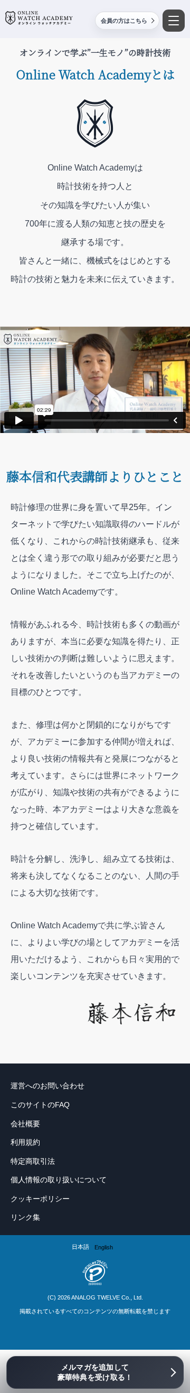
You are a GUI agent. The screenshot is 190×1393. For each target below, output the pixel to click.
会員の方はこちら (124, 20)
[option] (103, 1247)
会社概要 (25, 1123)
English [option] (103, 1247)
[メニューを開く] (174, 21)
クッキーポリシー (40, 1198)
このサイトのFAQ (40, 1104)
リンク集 (25, 1217)
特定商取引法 (33, 1161)
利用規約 (25, 1142)
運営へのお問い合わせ (47, 1085)
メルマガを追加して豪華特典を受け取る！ (95, 1372)
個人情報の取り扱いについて (59, 1179)
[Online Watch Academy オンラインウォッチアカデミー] (39, 18)
